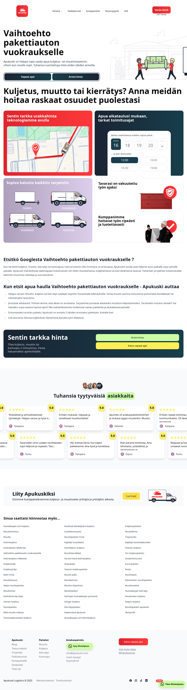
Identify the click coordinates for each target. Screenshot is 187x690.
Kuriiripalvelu (131, 564)
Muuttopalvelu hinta (74, 537)
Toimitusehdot (64, 680)
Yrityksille (17, 652)
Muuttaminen (71, 580)
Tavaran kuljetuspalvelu (76, 569)
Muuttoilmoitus (11, 531)
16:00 (153, 160)
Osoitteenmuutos (72, 531)
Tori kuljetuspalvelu (134, 553)
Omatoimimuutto (133, 558)
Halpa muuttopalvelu (14, 585)
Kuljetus (43, 648)
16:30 (124, 168)
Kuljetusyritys (10, 569)
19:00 (153, 168)
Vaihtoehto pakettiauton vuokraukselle (22, 553)
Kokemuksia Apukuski (74, 612)
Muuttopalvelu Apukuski (137, 607)
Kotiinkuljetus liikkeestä (15, 558)
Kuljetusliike (9, 564)
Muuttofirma (131, 531)
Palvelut (56, 11)
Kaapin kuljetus (132, 601)
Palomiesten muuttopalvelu (138, 580)
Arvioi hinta (76, 76)
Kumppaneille (93, 11)
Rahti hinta (9, 574)
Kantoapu (44, 656)
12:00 (124, 160)
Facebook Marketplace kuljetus (79, 526)
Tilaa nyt (16, 668)
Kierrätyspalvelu (72, 607)
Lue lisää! (131, 496)
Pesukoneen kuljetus (135, 596)
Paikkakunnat (74, 11)
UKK (126, 11)
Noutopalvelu (10, 607)
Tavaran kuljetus (133, 547)
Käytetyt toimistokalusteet (137, 542)
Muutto (7, 537)
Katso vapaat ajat (137, 345)
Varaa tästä (161, 10)
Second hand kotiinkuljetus (77, 558)
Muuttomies (9, 590)
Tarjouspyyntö (112, 11)
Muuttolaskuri (71, 590)
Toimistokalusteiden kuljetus (17, 617)
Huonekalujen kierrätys (136, 590)
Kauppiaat (17, 664)
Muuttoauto (131, 574)
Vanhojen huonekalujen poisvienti (81, 596)
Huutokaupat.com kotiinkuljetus (79, 617)
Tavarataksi (69, 564)
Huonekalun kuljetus (74, 547)
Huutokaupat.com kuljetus (16, 526)
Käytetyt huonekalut (74, 542)
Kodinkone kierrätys (13, 596)
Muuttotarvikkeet (72, 553)
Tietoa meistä (19, 648)
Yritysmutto (130, 537)
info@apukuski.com (77, 653)
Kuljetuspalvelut (133, 526)
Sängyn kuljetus (72, 601)
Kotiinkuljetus (10, 542)
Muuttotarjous (11, 580)
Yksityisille (130, 612)
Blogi (14, 644)
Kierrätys (44, 652)
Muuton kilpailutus (73, 585)
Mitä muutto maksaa (14, 612)
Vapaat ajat (28, 76)
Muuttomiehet (132, 585)
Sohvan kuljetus (11, 601)
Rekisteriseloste (45, 680)
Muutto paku (70, 574)
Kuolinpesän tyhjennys (15, 547)
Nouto (128, 569)
